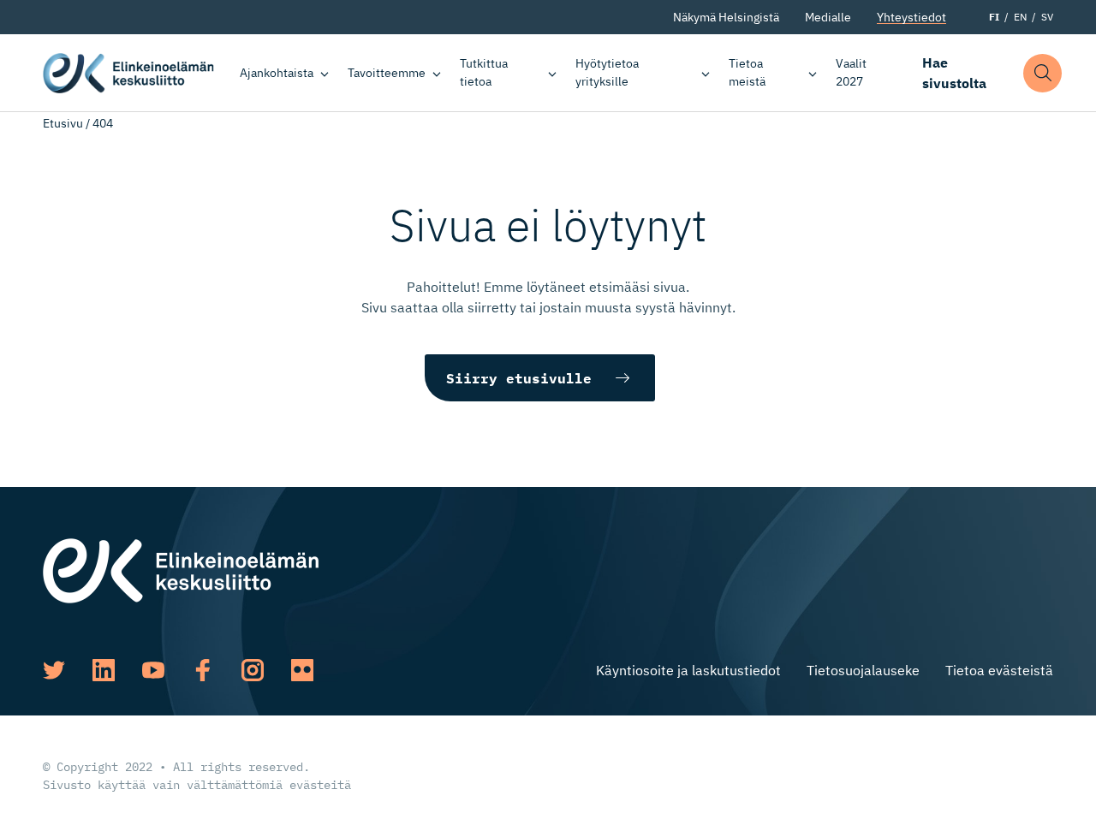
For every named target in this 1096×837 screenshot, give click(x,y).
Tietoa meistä (747, 72)
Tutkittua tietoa (484, 72)
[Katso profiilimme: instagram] (252, 670)
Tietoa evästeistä (999, 670)
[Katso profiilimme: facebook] (203, 670)
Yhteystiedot (911, 17)
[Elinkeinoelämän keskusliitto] (181, 569)
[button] (1042, 73)
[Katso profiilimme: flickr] (302, 670)
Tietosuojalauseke (863, 670)
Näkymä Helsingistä (726, 17)
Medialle (828, 17)
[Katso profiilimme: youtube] (153, 670)
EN (1020, 16)
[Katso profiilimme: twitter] (54, 670)
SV (1047, 16)
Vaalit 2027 (851, 72)
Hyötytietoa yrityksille (607, 72)
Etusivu (63, 123)
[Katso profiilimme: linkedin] (103, 670)
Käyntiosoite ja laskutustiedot (688, 670)
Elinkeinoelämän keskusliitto (128, 72)
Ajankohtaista (276, 72)
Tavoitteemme (387, 72)
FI (994, 16)
